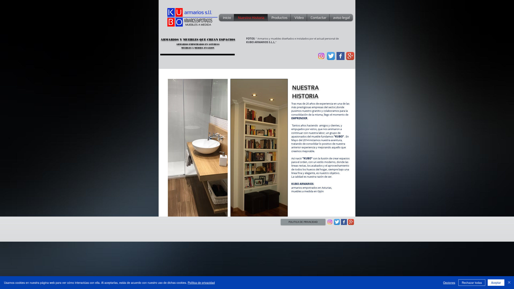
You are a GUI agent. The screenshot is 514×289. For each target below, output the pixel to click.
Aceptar (496, 283)
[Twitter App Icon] (331, 56)
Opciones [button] (449, 283)
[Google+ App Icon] (350, 56)
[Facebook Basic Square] (341, 56)
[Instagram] (321, 56)
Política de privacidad (201, 283)
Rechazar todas (472, 283)
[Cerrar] (509, 282)
